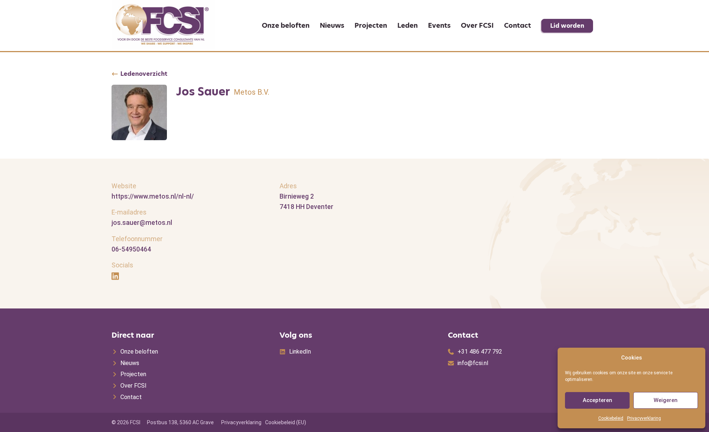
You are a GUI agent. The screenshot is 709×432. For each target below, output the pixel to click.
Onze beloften (285, 25)
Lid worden (567, 25)
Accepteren (597, 400)
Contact (517, 25)
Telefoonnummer (137, 239)
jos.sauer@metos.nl (142, 222)
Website (124, 186)
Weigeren (666, 400)
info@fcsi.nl (473, 363)
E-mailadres (129, 212)
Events (439, 25)
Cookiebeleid (610, 418)
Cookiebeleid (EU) (285, 422)
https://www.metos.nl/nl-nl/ (153, 196)
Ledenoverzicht (143, 74)
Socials (122, 265)
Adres (288, 186)
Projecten (370, 25)
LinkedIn (300, 351)
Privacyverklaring (644, 418)
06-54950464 (131, 249)
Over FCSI (477, 25)
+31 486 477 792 (480, 351)
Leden (407, 25)
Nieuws (332, 25)
